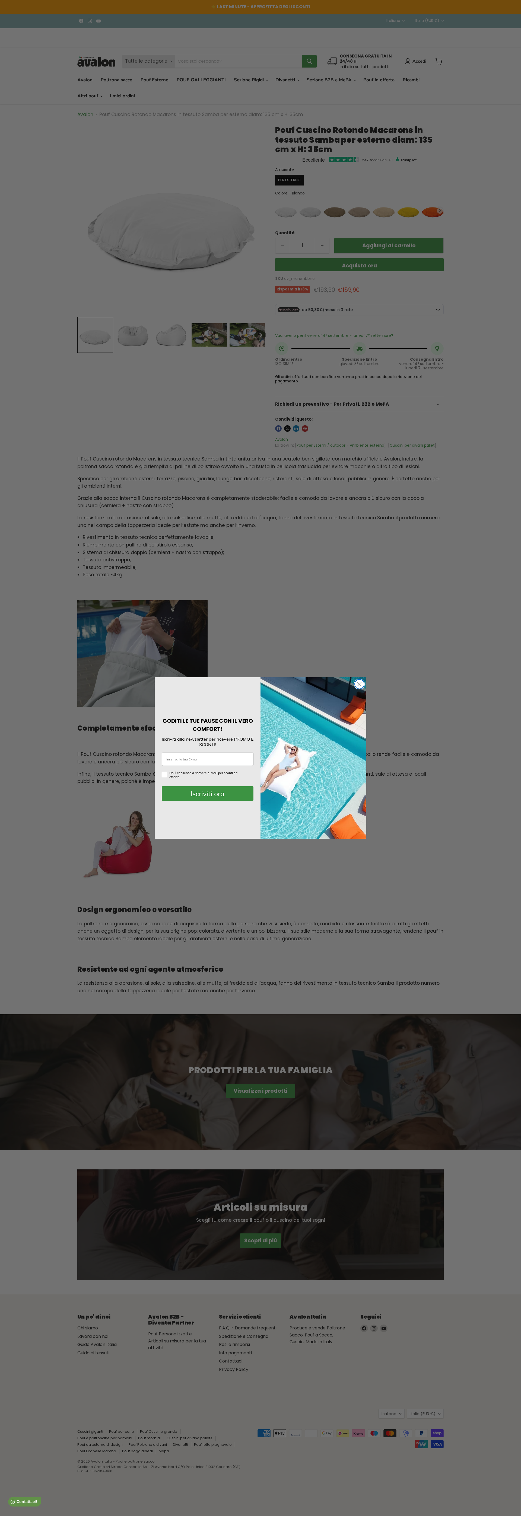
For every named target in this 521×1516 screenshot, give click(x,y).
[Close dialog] (359, 684)
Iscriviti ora (207, 793)
